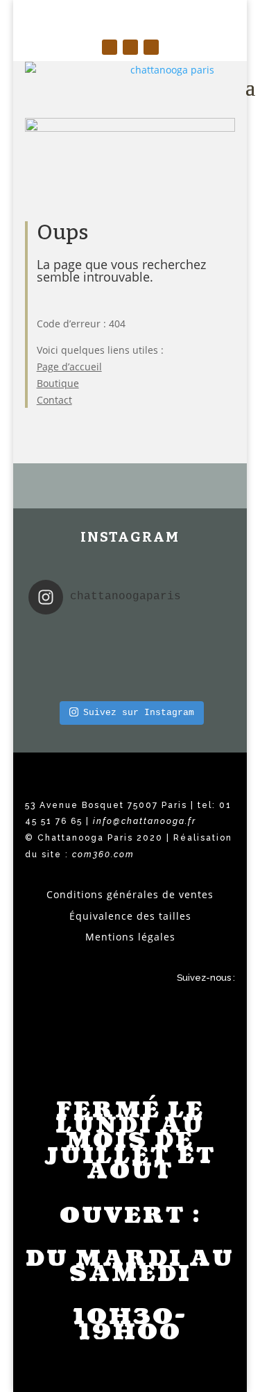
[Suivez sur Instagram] (109, 47)
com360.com (103, 854)
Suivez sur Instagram (138, 712)
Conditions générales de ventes (130, 894)
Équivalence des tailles (130, 915)
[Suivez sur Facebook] (130, 47)
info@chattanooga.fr (144, 821)
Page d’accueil (69, 366)
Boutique (58, 383)
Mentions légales (130, 936)
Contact (54, 399)
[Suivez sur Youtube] (151, 47)
